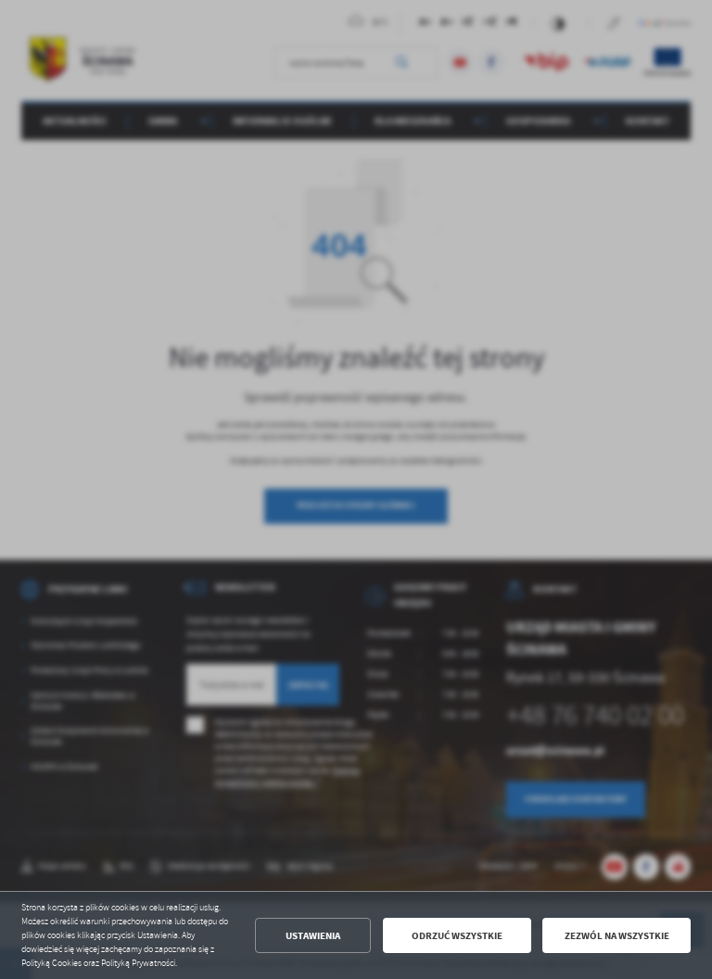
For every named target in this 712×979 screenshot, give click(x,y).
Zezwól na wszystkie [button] (617, 936)
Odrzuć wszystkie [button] (457, 936)
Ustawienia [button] (313, 936)
